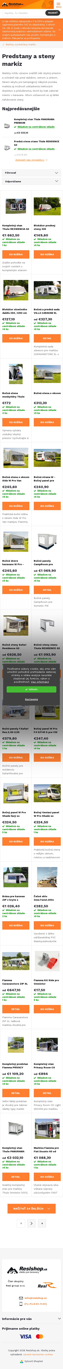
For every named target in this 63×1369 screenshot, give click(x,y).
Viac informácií (40, 681)
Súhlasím (33, 689)
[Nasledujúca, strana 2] (31, 1223)
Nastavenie (31, 699)
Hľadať (53, 12)
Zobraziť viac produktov (30, 159)
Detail (47, 338)
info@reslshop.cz (36, 1298)
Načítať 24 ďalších (28, 1208)
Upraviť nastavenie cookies (38, 1354)
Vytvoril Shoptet (33, 1361)
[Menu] (58, 4)
